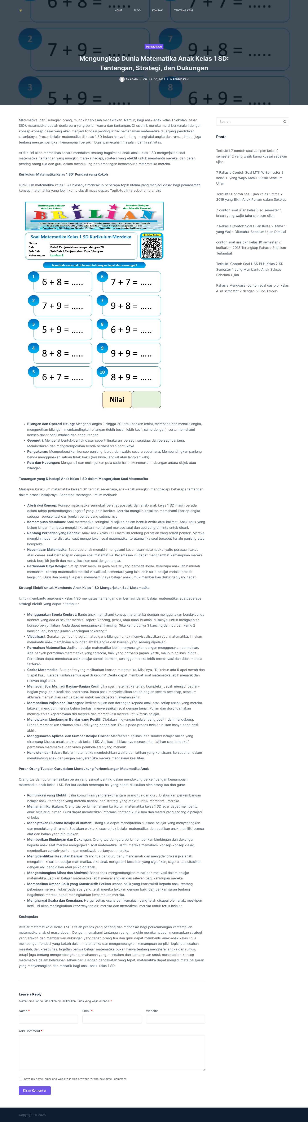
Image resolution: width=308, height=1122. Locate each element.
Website (152, 1011)
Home (118, 10)
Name (24, 1011)
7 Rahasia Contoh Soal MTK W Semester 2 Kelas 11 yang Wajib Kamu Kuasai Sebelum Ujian (249, 178)
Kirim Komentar (35, 1090)
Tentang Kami (183, 10)
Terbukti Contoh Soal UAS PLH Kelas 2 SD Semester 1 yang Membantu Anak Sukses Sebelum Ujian (249, 269)
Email (87, 1011)
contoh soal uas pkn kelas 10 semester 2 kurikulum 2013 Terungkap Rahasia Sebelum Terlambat (251, 247)
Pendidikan (154, 46)
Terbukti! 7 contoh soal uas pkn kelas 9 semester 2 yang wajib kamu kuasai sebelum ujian (251, 156)
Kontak (157, 10)
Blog (137, 10)
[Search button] (285, 121)
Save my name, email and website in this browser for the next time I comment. (75, 1079)
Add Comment (30, 1031)
